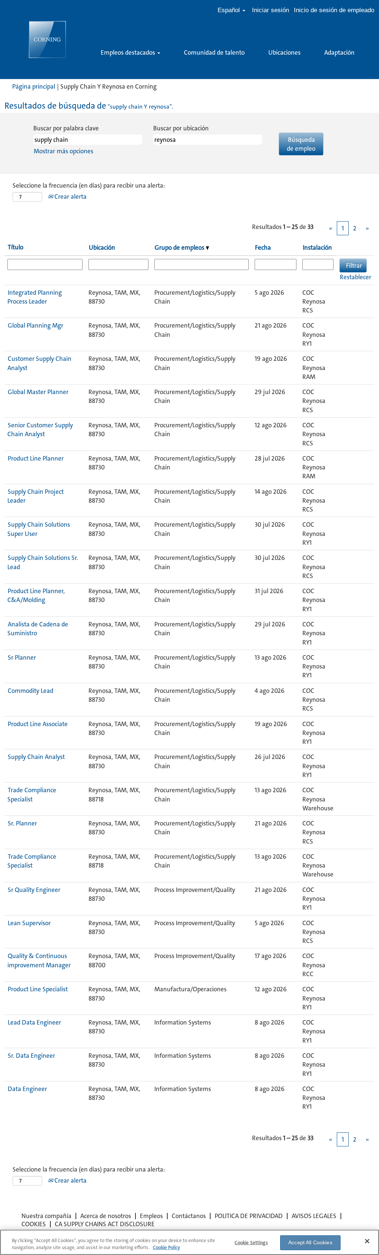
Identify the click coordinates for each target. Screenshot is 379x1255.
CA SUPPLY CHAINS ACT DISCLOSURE (105, 1224)
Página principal (33, 86)
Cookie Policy (166, 1247)
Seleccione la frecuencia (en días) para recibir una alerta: (89, 185)
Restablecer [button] (355, 277)
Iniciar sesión (270, 10)
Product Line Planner (36, 458)
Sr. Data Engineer (31, 1055)
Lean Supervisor (29, 923)
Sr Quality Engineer (34, 890)
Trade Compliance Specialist (31, 794)
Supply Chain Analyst (36, 757)
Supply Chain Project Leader (35, 496)
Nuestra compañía (46, 1216)
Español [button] (230, 10)
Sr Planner (22, 657)
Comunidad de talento (214, 52)
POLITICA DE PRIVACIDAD (249, 1216)
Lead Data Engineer (34, 1022)
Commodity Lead (30, 691)
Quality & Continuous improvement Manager (39, 960)
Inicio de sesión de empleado (334, 10)
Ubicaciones (284, 52)
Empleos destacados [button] (129, 52)
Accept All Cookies (310, 1242)
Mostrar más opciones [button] (63, 151)
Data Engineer (27, 1089)
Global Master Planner (38, 392)
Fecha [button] (263, 247)
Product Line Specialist (38, 989)
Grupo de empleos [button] (180, 247)
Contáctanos (189, 1216)
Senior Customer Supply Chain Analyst (40, 429)
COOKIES (33, 1224)
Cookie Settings (251, 1242)
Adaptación (339, 52)
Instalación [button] (317, 247)
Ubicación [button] (102, 247)
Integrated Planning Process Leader (34, 296)
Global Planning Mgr (35, 325)
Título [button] (15, 247)
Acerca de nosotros (105, 1216)
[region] (189, 1242)
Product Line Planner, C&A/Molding (36, 595)
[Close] (367, 1241)
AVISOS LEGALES (314, 1216)
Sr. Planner (22, 823)
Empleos (151, 1216)
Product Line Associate (38, 724)
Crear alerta (70, 196)
